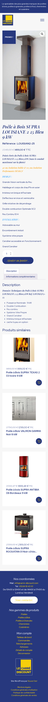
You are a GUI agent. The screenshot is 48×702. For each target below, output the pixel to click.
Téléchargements (24, 643)
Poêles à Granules (24, 620)
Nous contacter (23, 600)
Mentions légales (24, 687)
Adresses (24, 647)
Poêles (24, 614)
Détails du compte (24, 650)
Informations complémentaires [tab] (20, 276)
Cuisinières (24, 627)
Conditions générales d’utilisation (24, 690)
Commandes (24, 640)
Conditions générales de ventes (24, 695)
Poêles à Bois (24, 617)
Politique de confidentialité (24, 692)
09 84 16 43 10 (26, 586)
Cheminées (24, 623)
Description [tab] (11, 271)
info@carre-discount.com (26, 583)
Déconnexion (24, 653)
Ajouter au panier (17, 260)
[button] (42, 34)
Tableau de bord (24, 637)
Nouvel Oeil (32, 681)
